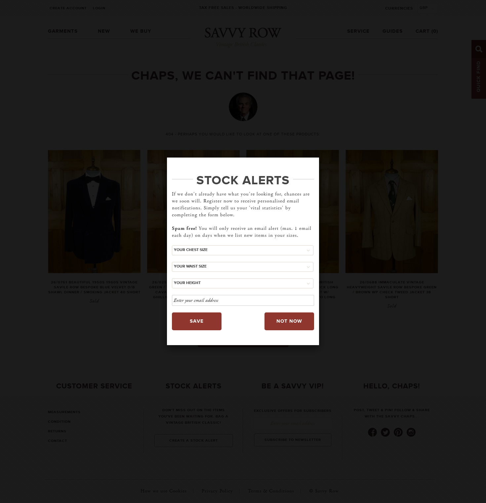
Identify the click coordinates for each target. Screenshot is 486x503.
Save (197, 321)
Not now (289, 321)
